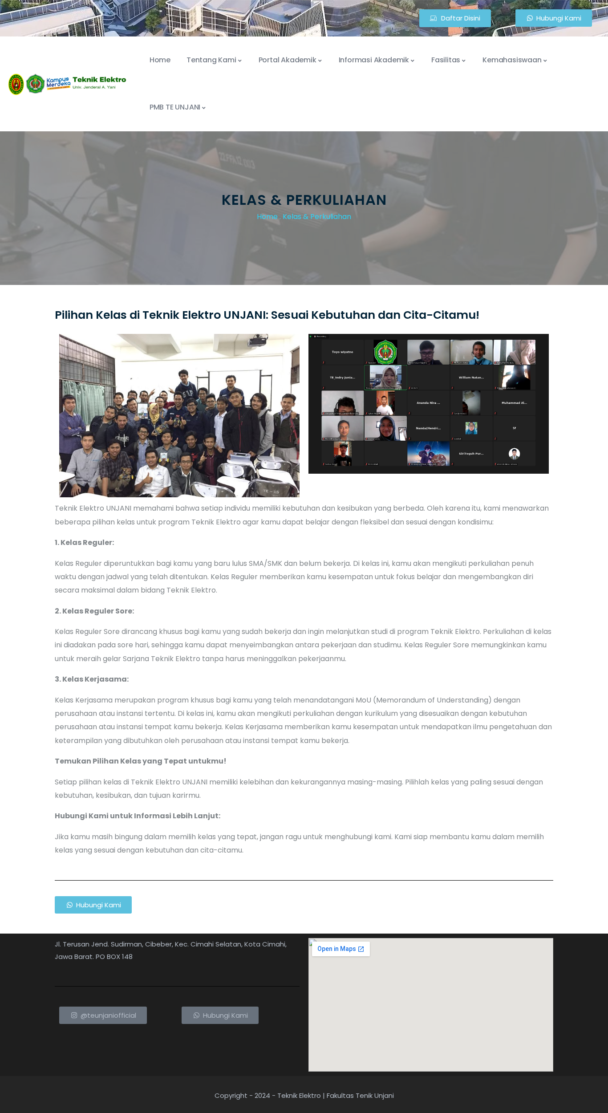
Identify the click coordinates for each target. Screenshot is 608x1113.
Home (160, 60)
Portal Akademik (287, 60)
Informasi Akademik (374, 60)
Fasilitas (445, 60)
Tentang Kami (211, 60)
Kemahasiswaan (511, 60)
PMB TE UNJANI (175, 107)
